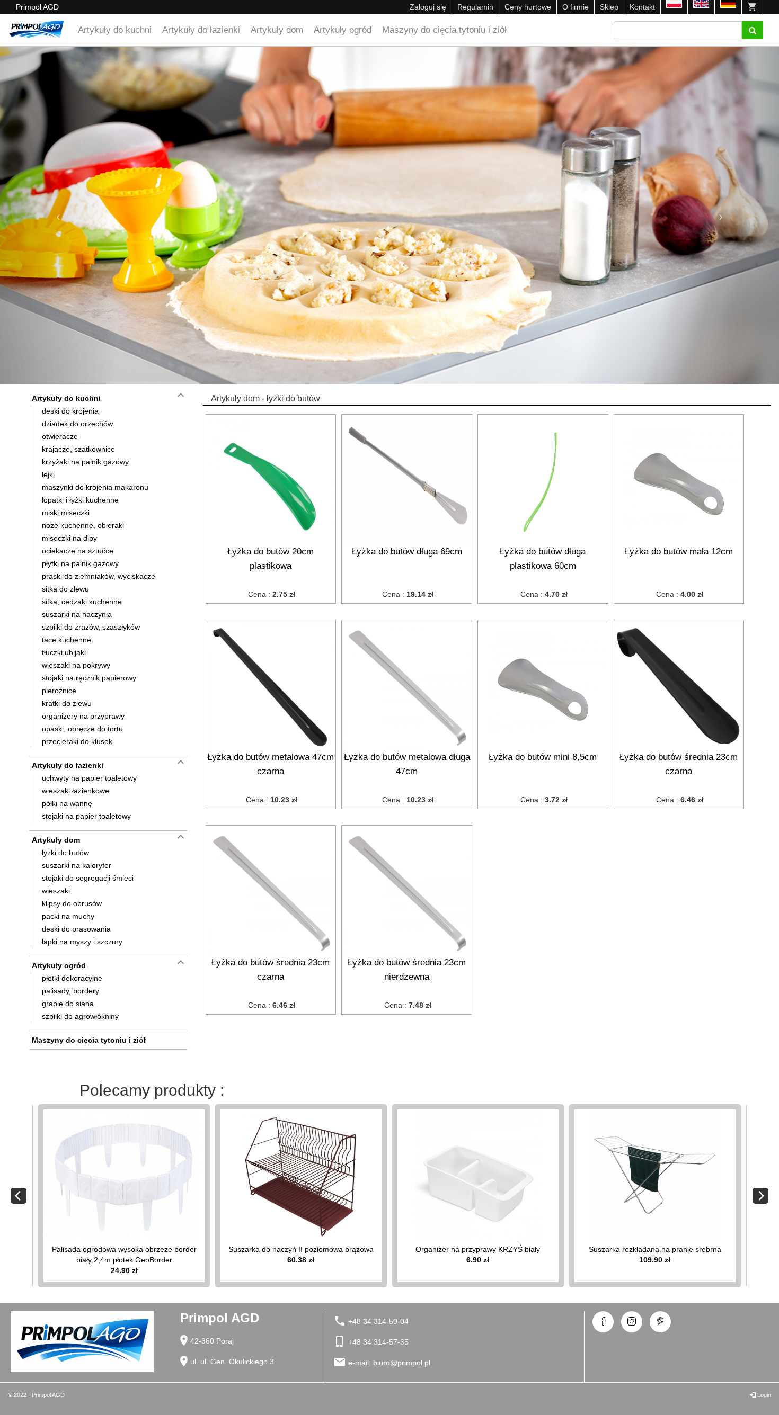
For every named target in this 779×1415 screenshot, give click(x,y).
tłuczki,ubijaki (64, 652)
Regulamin (475, 7)
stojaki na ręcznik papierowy (89, 678)
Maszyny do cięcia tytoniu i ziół (444, 30)
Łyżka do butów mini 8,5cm (543, 757)
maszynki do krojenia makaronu (95, 487)
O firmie (575, 7)
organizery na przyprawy (83, 716)
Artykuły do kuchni (115, 30)
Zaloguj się (428, 7)
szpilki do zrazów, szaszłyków (91, 627)
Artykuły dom (277, 30)
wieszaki (56, 890)
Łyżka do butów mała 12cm (679, 552)
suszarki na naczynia (77, 614)
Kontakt (642, 7)
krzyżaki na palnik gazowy (85, 462)
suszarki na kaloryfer (76, 865)
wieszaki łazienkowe (75, 790)
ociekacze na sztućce (77, 551)
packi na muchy (68, 916)
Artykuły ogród (342, 30)
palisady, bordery (70, 991)
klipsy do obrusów (72, 903)
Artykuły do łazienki (201, 30)
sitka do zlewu (65, 589)
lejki (48, 474)
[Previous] (18, 1196)
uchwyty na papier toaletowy (89, 778)
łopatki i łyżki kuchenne (80, 500)
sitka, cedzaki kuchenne (82, 601)
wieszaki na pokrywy (76, 665)
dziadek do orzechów (77, 423)
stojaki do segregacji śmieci (88, 878)
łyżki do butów (65, 852)
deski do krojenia (70, 411)
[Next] (760, 1196)
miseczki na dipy (69, 538)
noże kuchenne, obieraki (83, 525)
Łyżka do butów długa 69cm (407, 552)
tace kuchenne (66, 639)
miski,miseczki (66, 512)
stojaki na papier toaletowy (86, 816)
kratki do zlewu (67, 703)
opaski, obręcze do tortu (82, 728)
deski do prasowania (76, 929)
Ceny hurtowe (527, 7)
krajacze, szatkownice (78, 449)
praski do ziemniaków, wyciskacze (98, 576)
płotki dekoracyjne (72, 978)
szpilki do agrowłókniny (80, 1016)
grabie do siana (68, 1003)
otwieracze (60, 436)
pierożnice (59, 690)
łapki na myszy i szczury (82, 941)
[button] (58, 215)
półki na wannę (67, 803)
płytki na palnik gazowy (80, 563)
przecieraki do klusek (77, 741)
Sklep (609, 7)
